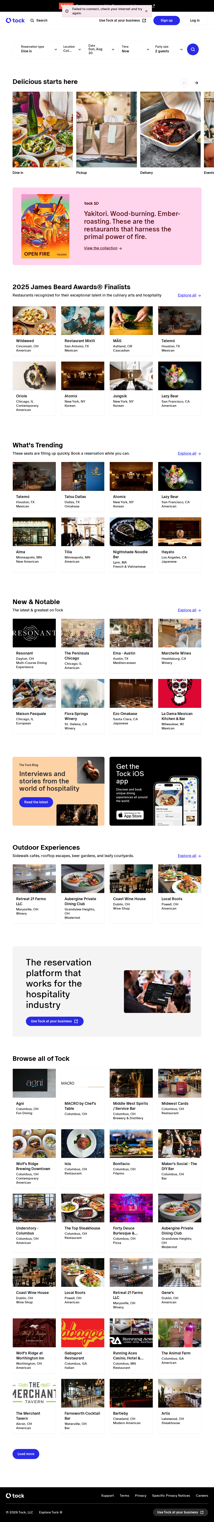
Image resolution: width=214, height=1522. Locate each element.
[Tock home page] (15, 20)
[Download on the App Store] (133, 815)
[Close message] (146, 11)
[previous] (184, 83)
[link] (34, 331)
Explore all (187, 295)
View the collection (100, 248)
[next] (196, 83)
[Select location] (79, 49)
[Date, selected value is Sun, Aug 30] (113, 49)
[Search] (193, 49)
